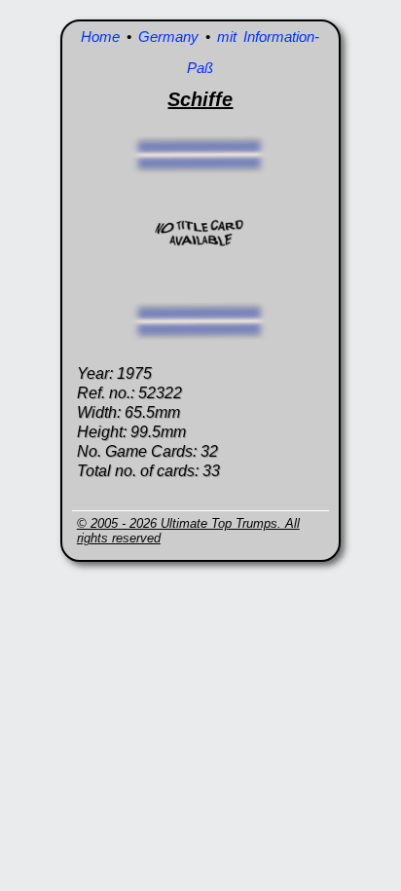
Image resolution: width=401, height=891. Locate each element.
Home (100, 36)
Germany (168, 36)
